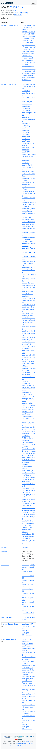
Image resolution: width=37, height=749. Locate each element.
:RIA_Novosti (27, 316)
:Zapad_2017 (27, 624)
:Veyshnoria (27, 141)
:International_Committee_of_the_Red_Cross (28, 357)
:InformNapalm (28, 405)
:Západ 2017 (28, 565)
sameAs (5, 565)
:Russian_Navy (28, 307)
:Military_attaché (29, 257)
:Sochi (25, 259)
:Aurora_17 (27, 102)
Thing (15, 10)
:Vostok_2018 (27, 340)
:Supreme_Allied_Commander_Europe (28, 287)
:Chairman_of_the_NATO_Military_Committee (28, 460)
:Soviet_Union (28, 172)
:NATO (25, 163)
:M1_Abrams (27, 294)
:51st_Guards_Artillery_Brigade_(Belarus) (28, 696)
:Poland (25, 128)
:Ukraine (26, 137)
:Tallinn (25, 134)
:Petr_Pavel (27, 165)
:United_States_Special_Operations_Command (29, 204)
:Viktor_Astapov (28, 676)
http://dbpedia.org (21, 13)
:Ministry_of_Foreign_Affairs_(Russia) (28, 270)
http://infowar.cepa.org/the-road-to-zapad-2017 (28, 27)
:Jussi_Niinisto (28, 488)
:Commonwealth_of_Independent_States (29, 156)
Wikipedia (26, 741)
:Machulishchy (28, 362)
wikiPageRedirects (10, 624)
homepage (6, 617)
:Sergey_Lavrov (28, 224)
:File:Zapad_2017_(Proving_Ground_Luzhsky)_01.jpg (28, 536)
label (4, 552)
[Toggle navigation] (33, 3)
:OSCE (25, 469)
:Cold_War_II (27, 471)
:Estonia (26, 110)
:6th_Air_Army (28, 396)
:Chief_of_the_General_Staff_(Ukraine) (28, 333)
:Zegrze (25, 296)
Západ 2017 (16, 7)
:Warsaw (26, 139)
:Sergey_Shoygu (28, 477)
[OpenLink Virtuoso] (7, 737)
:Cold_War (26, 152)
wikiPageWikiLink (8, 84)
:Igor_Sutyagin (28, 283)
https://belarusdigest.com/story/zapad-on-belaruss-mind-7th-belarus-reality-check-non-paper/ (28, 71)
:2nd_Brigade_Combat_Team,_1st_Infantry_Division (28, 409)
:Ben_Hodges (27, 403)
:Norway (26, 126)
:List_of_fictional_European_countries (28, 707)
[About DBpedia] (7, 3)
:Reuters (26, 91)
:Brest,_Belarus (28, 191)
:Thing (25, 547)
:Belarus (26, 106)
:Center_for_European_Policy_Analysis (28, 86)
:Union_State (27, 241)
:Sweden (26, 132)
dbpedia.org (18, 15)
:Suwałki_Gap (27, 314)
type (4, 547)
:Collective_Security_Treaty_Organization (28, 388)
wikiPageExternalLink (10, 25)
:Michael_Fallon (28, 666)
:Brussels (26, 108)
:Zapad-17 (26, 631)
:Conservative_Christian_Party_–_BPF (28, 263)
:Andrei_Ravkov (28, 338)
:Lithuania (26, 124)
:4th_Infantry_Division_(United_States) (28, 300)
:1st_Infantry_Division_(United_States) (28, 228)
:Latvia (25, 117)
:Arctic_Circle (27, 292)
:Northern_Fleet (28, 305)
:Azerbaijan (27, 104)
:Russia (25, 130)
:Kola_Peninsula (28, 222)
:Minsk (25, 161)
